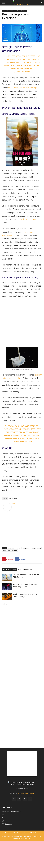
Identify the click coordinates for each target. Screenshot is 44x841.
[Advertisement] (22, 322)
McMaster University (29, 219)
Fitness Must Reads (21, 10)
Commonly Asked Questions (11, 812)
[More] (31, 559)
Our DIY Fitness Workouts (9, 10)
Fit (3, 815)
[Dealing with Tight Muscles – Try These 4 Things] (7, 596)
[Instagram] (19, 799)
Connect (26, 833)
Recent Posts (13, 498)
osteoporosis (25, 548)
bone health (11, 548)
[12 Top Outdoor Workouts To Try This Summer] (7, 577)
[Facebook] (14, 799)
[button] (3, 2)
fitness (18, 548)
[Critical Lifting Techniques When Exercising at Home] (7, 586)
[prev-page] (3, 604)
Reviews (19, 833)
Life (3, 821)
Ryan (13, 503)
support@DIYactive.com (26, 793)
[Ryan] (7, 507)
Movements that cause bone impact (23, 87)
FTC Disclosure (7, 824)
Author (5, 498)
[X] (30, 799)
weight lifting (6, 550)
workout (14, 550)
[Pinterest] (25, 799)
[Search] (41, 2)
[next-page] (6, 604)
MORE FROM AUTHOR (25, 569)
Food (3, 818)
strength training (36, 548)
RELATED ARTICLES (9, 569)
